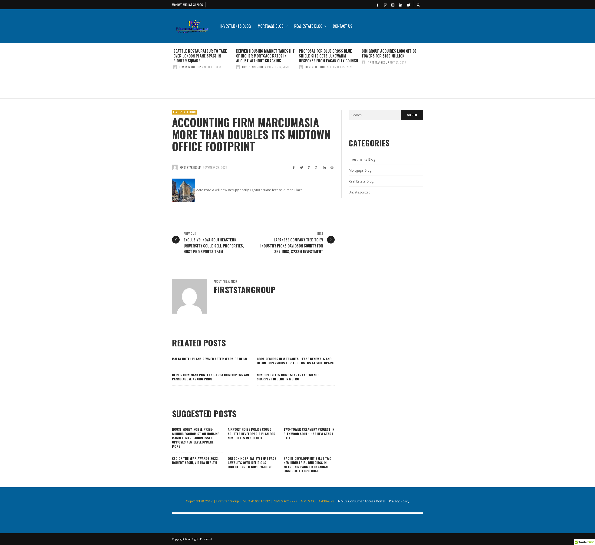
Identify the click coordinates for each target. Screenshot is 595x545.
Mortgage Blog (360, 170)
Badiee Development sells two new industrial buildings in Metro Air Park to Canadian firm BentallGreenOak (307, 465)
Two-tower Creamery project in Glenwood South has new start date (309, 433)
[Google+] (385, 4)
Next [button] (426, 73)
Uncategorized (359, 192)
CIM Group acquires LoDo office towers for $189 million (389, 53)
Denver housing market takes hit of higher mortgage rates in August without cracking (265, 56)
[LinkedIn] (400, 4)
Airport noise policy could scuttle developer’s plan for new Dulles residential (251, 433)
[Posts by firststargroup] (175, 67)
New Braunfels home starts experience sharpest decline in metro (288, 376)
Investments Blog (362, 159)
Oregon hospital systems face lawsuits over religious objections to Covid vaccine (252, 462)
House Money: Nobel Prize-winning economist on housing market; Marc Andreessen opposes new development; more (195, 438)
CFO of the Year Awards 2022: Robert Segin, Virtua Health (195, 460)
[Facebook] (377, 4)
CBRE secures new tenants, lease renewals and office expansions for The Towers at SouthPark (295, 360)
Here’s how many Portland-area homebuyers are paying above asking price (211, 376)
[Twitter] (408, 4)
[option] (203, 70)
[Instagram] (392, 4)
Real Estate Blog (184, 112)
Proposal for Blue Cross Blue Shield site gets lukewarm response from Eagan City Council (329, 56)
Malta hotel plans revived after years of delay (209, 358)
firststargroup (190, 67)
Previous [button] (168, 73)
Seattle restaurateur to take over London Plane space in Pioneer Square (200, 56)
